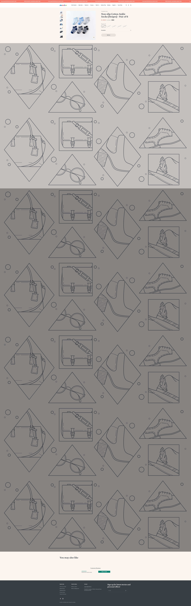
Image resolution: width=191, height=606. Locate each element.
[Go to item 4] (61, 24)
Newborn (86, 5)
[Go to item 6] (61, 32)
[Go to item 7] (61, 36)
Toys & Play (120, 5)
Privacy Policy (62, 592)
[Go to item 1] (61, 12)
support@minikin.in (87, 586)
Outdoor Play (103, 5)
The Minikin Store (104, 11)
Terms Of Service (63, 594)
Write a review (104, 571)
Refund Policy (62, 588)
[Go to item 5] (61, 28)
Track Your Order (63, 586)
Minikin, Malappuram (75, 588)
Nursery (92, 5)
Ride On (97, 5)
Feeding (108, 5)
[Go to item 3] (61, 20)
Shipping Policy (62, 590)
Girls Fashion (73, 5)
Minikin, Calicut (74, 586)
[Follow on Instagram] (63, 598)
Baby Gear (81, 5)
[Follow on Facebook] (60, 598)
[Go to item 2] (61, 16)
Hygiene (113, 5)
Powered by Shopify (72, 602)
